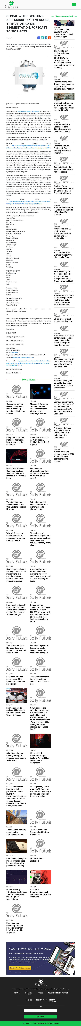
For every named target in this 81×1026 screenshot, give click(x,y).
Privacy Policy (28, 994)
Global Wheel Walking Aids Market (28, 111)
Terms (16, 993)
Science (28, 1000)
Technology (41, 1000)
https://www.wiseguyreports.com (23, 357)
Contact (64, 993)
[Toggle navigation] (74, 4)
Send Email (14, 353)
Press (40, 993)
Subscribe (40, 1017)
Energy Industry (52, 1001)
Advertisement (54, 993)
